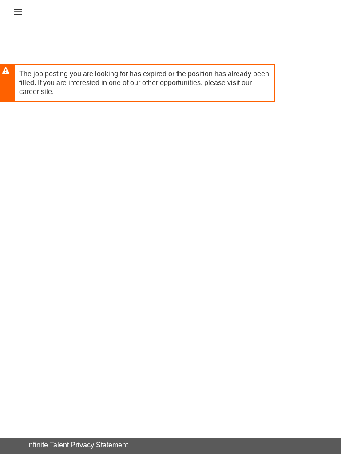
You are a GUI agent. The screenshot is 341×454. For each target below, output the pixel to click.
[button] (18, 12)
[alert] (137, 83)
